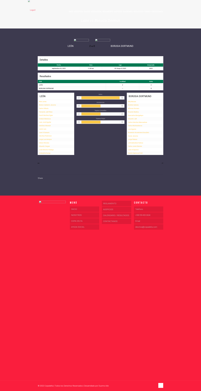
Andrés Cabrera (133, 105)
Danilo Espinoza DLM (135, 153)
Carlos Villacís (43, 108)
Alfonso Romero (133, 108)
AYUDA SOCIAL (78, 227)
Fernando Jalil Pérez (45, 112)
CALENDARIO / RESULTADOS (116, 215)
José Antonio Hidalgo (46, 150)
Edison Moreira (44, 143)
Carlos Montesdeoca (135, 125)
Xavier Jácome (133, 136)
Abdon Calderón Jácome (47, 105)
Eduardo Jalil (132, 119)
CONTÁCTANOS (110, 221)
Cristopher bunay (44, 153)
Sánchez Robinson (45, 136)
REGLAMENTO (109, 203)
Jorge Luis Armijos (45, 139)
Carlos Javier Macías (135, 146)
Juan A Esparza (133, 150)
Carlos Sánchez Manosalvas (137, 122)
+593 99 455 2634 (142, 215)
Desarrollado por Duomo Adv (96, 386)
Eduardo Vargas (44, 146)
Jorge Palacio (132, 139)
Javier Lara (42, 129)
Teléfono (139, 209)
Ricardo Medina (133, 112)
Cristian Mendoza (45, 119)
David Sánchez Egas (46, 115)
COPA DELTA (76, 221)
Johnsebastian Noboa (135, 143)
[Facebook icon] (150, 386)
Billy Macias (132, 101)
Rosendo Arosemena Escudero (138, 132)
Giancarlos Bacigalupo (135, 115)
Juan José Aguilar (45, 122)
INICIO (74, 209)
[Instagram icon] (155, 386)
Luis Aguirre (132, 129)
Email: (137, 221)
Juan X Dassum (44, 132)
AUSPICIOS (108, 209)
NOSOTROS (76, 215)
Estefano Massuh (45, 125)
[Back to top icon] (160, 385)
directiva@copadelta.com (146, 227)
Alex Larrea (42, 101)
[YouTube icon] (153, 386)
